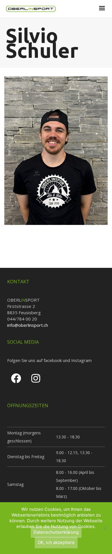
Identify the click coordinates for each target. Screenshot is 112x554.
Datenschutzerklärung (56, 532)
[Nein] (105, 528)
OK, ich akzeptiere (56, 542)
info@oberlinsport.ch (27, 325)
